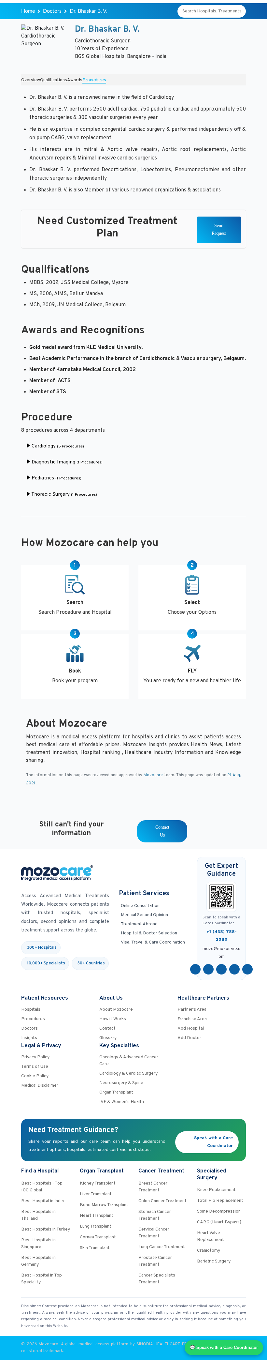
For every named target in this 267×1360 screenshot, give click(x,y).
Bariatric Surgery (214, 1261)
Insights (29, 1038)
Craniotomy (208, 1250)
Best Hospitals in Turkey (45, 1229)
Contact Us (162, 831)
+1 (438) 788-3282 (221, 936)
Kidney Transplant (98, 1183)
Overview (30, 80)
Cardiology (57, 446)
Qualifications (53, 80)
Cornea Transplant (98, 1237)
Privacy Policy (35, 1057)
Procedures (94, 80)
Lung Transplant (95, 1226)
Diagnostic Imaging (66, 462)
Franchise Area (192, 1019)
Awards (74, 80)
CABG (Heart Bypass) (219, 1222)
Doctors (52, 11)
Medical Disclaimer (39, 1085)
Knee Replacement (216, 1190)
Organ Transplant (116, 1092)
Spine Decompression (219, 1211)
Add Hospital (190, 1028)
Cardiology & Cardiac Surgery (128, 1073)
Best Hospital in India (42, 1201)
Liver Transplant (96, 1194)
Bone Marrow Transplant (104, 1205)
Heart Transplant (96, 1215)
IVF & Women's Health (121, 1102)
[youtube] (221, 969)
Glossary (108, 1038)
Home (28, 11)
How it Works (112, 1019)
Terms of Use (34, 1066)
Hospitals (30, 1009)
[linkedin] (234, 969)
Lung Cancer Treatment (161, 1247)
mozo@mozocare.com (221, 953)
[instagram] (247, 969)
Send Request (219, 229)
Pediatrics (55, 478)
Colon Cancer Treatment (162, 1201)
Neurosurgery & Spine (121, 1083)
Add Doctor (189, 1038)
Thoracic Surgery (63, 494)
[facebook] (195, 969)
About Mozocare (116, 1009)
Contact (107, 1028)
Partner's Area (191, 1009)
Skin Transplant (95, 1248)
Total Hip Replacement (220, 1200)
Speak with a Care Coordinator (213, 1142)
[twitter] (208, 969)
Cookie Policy (35, 1076)
